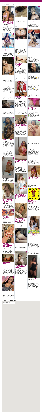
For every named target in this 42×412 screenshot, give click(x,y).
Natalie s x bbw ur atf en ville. (20, 40)
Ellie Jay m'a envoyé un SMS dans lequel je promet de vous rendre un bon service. (8, 201)
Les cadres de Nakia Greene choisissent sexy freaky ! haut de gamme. (33, 49)
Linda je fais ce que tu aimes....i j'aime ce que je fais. (8, 76)
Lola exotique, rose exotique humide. (6, 217)
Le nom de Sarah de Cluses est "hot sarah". (33, 74)
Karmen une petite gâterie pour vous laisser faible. (33, 178)
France (6, 2)
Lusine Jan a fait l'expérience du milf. (32, 108)
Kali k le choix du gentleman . (8, 140)
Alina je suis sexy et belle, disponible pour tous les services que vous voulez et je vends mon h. (21, 220)
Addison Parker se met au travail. (8, 109)
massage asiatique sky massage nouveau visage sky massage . (33, 235)
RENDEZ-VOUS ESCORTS (6, 1)
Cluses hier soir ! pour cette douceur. (20, 161)
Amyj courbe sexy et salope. (7, 292)
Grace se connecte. (32, 278)
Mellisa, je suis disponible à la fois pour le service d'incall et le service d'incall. (8, 50)
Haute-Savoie (10, 2)
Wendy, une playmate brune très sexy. (21, 244)
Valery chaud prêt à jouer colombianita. (33, 22)
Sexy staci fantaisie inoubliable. (7, 263)
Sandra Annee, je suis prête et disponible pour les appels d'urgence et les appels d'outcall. (8, 245)
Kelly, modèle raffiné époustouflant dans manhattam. (19, 64)
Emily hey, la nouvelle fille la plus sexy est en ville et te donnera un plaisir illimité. (8, 22)
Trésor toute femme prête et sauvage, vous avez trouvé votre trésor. (33, 201)
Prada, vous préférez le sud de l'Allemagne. (20, 97)
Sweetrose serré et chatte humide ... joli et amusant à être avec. (20, 266)
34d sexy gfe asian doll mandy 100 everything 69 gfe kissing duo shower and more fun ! (20, 196)
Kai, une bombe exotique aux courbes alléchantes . (20, 18)
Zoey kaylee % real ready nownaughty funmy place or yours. (21, 125)
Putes (3, 2)
